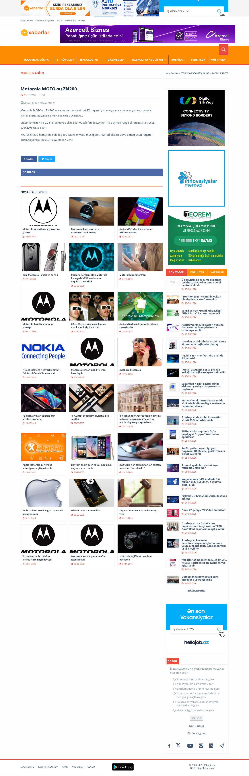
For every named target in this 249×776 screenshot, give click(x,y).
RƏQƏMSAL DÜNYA (36, 59)
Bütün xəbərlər (196, 590)
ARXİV (59, 20)
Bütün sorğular (196, 733)
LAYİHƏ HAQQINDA (44, 20)
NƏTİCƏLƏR (196, 726)
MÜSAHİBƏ (218, 59)
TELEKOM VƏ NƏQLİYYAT (147, 59)
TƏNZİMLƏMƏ (115, 59)
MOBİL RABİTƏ (220, 73)
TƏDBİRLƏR (198, 59)
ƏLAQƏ (81, 20)
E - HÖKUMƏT (65, 59)
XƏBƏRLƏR (70, 20)
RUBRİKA (177, 59)
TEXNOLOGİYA (89, 59)
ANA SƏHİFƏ (27, 20)
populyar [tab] (197, 272)
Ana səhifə (172, 73)
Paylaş (29, 159)
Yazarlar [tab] (217, 272)
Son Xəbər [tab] (176, 272)
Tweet (48, 159)
